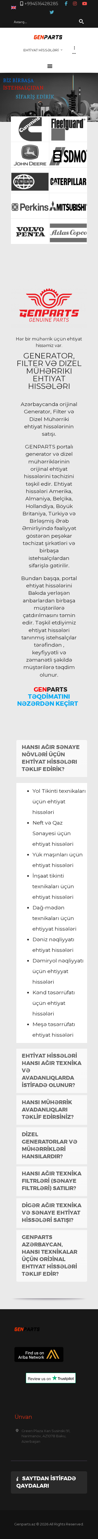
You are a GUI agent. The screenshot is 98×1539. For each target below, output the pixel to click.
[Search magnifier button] (81, 21)
